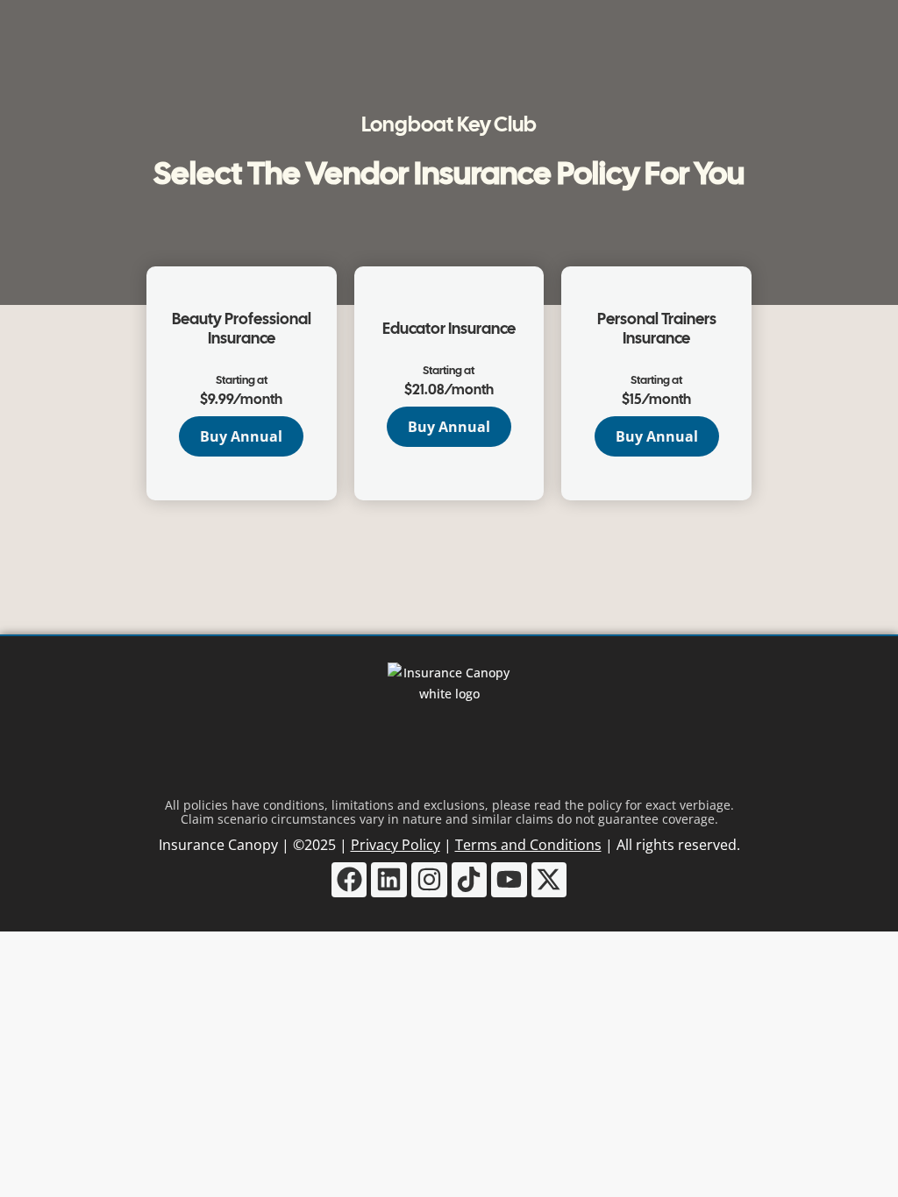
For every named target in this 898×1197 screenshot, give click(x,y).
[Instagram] (429, 880)
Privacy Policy (395, 844)
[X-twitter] (549, 880)
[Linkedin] (389, 880)
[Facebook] (349, 880)
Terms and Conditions (528, 844)
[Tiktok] (470, 880)
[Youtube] (509, 880)
